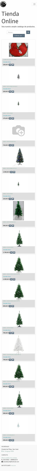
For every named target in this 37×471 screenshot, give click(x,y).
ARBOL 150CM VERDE (8, 327)
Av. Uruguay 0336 (8, 451)
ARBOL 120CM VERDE (8, 408)
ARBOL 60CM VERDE (8, 193)
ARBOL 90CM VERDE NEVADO (10, 86)
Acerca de (13, 465)
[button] (19, 35)
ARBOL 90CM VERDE (8, 113)
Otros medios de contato (9, 458)
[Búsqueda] (28, 32)
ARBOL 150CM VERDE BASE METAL (11, 301)
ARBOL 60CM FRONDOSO (9, 222)
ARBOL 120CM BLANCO (9, 435)
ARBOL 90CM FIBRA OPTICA (10, 168)
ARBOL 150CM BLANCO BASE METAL (12, 354)
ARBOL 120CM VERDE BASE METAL (11, 381)
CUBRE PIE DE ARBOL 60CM (9, 59)
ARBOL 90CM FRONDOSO (9, 141)
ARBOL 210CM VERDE (8, 247)
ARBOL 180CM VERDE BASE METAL (11, 274)
